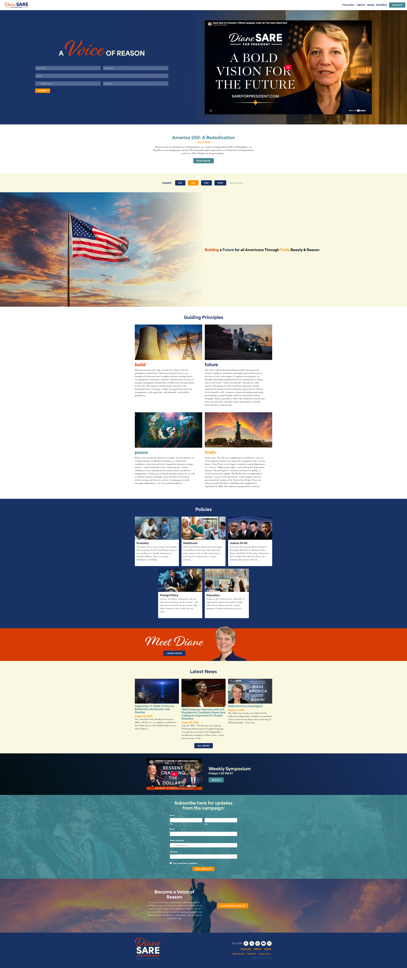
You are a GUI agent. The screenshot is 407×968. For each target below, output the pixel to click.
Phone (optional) (177, 840)
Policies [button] (348, 5)
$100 (220, 182)
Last (206, 824)
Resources (251, 954)
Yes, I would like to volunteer (185, 863)
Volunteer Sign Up (232, 905)
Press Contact (238, 954)
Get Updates (203, 868)
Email (173, 829)
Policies (246, 949)
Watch (216, 779)
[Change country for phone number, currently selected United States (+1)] (37, 83)
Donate (397, 4)
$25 (193, 182)
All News (203, 745)
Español (381, 5)
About (361, 5)
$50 (206, 182)
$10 (180, 182)
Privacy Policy (265, 954)
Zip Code (174, 852)
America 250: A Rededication (203, 137)
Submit (42, 90)
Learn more (174, 653)
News (370, 5)
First (171, 824)
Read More (203, 160)
